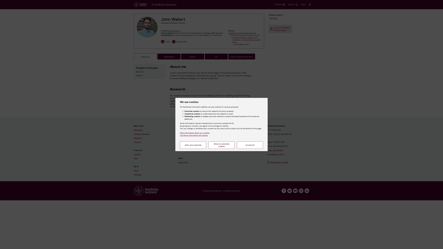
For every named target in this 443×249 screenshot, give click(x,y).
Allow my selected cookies (221, 145)
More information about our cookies (195, 133)
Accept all (250, 145)
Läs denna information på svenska (194, 135)
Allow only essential (193, 145)
